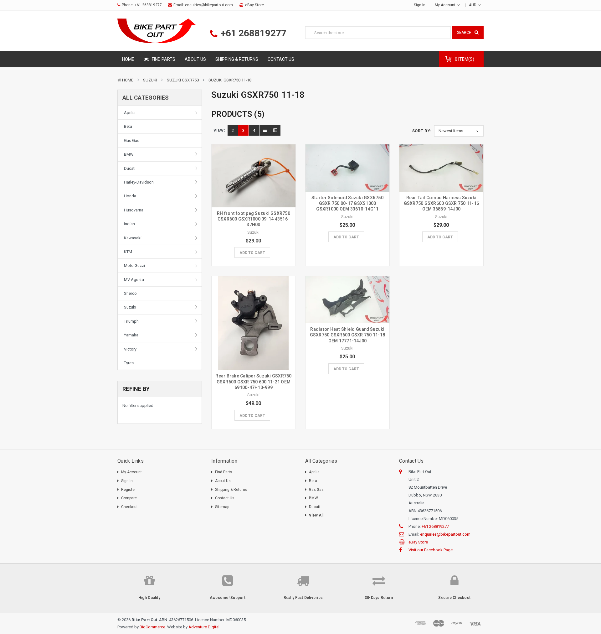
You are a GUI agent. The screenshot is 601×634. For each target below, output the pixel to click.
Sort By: (422, 130)
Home (128, 59)
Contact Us (281, 59)
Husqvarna (133, 210)
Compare (129, 498)
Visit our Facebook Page (430, 550)
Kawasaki (132, 238)
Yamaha (131, 335)
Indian (129, 223)
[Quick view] (253, 162)
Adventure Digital (203, 627)
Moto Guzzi (134, 265)
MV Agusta (134, 279)
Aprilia (130, 112)
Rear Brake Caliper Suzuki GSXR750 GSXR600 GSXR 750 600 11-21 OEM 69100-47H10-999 (253, 381)
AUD (473, 5)
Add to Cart (252, 253)
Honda (130, 196)
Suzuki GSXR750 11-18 (229, 80)
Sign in (419, 5)
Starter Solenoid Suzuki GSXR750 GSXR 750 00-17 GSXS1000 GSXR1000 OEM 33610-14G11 (347, 203)
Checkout (129, 507)
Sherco (130, 293)
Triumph (131, 321)
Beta (128, 126)
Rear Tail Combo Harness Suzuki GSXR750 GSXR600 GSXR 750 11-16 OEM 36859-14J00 (441, 203)
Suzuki (150, 80)
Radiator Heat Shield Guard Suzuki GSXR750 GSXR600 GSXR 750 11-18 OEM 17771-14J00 (347, 335)
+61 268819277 (148, 5)
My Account (445, 5)
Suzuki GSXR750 (183, 80)
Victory (130, 349)
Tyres (129, 363)
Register (128, 489)
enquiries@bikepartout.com (209, 5)
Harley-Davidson (139, 182)
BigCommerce (152, 627)
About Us (195, 59)
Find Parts (163, 59)
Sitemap (222, 507)
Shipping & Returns (236, 59)
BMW (129, 154)
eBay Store (254, 5)
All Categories (145, 97)
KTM (128, 251)
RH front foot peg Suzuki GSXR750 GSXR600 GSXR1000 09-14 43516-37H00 (253, 219)
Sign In (127, 481)
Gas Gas (131, 140)
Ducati (130, 168)
